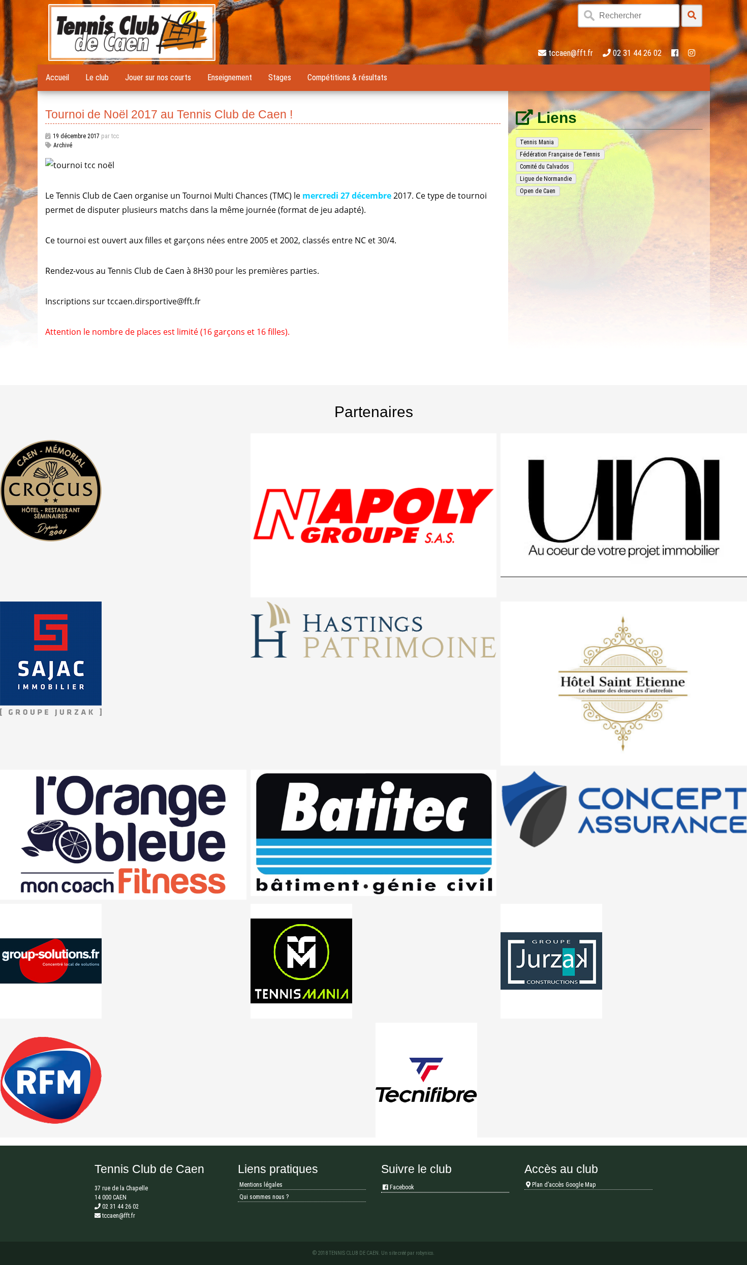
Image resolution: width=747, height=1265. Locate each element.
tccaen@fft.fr (570, 53)
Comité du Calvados (544, 166)
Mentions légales (261, 1184)
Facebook (401, 1187)
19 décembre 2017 (76, 136)
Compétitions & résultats (347, 77)
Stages (279, 77)
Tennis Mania (537, 142)
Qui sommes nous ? (264, 1196)
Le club (97, 77)
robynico (424, 1253)
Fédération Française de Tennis (560, 154)
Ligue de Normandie (546, 178)
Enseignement (229, 77)
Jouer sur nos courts (158, 77)
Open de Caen (537, 191)
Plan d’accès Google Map (563, 1184)
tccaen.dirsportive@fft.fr (154, 301)
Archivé (62, 145)
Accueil (57, 77)
